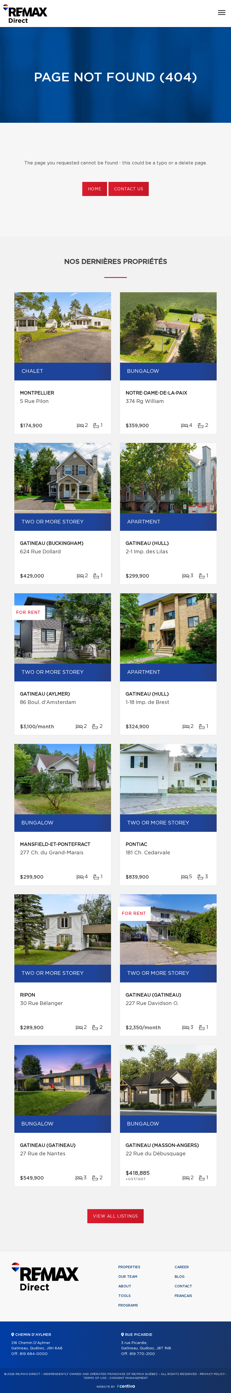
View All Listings (115, 1216)
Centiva (126, 1386)
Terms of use (94, 1378)
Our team (127, 1276)
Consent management (128, 1378)
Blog (180, 1276)
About (124, 1286)
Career (182, 1267)
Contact (183, 1286)
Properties (129, 1267)
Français (183, 1296)
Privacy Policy (212, 1374)
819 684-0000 (34, 1354)
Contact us (128, 189)
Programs (128, 1305)
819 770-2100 (142, 1354)
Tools (124, 1296)
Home (94, 189)
